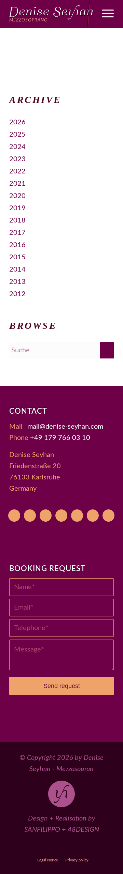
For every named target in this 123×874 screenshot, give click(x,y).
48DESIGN (83, 829)
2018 (17, 220)
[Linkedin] (108, 515)
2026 (17, 122)
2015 (17, 257)
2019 (17, 208)
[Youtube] (14, 515)
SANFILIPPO (42, 829)
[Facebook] (46, 515)
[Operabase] (30, 515)
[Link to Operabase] (30, 848)
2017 (17, 232)
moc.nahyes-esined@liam (65, 426)
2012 (17, 294)
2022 (17, 171)
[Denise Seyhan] (51, 14)
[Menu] (104, 14)
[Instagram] (61, 515)
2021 (17, 183)
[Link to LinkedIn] (109, 848)
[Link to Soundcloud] (77, 848)
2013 (17, 281)
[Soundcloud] (77, 515)
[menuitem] (104, 14)
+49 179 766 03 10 (60, 437)
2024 (17, 146)
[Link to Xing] (93, 848)
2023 (17, 159)
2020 (17, 196)
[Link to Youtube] (14, 848)
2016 (17, 245)
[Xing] (93, 515)
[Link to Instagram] (61, 848)
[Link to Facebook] (46, 848)
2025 (17, 134)
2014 (17, 269)
